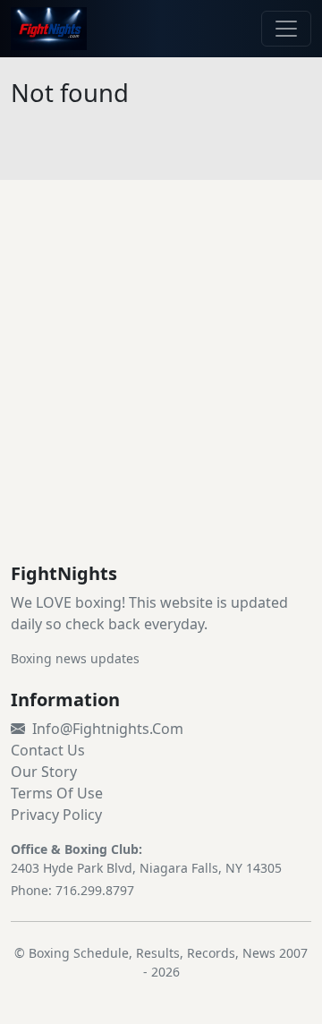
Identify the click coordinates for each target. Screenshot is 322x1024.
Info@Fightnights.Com (107, 728)
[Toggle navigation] (286, 29)
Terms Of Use (57, 793)
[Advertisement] (161, 393)
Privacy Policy (56, 814)
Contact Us (48, 750)
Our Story (44, 771)
